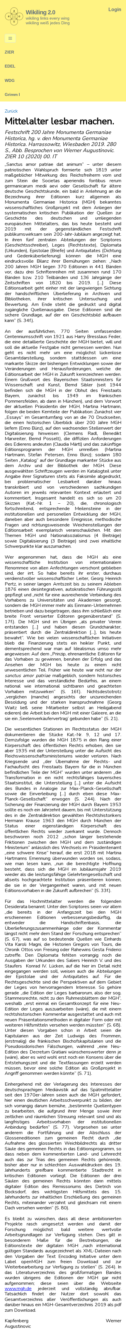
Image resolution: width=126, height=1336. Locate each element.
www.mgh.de (18, 1288)
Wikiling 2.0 (40, 12)
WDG (10, 80)
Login (114, 9)
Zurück (11, 111)
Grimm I (12, 94)
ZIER (9, 52)
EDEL (10, 66)
